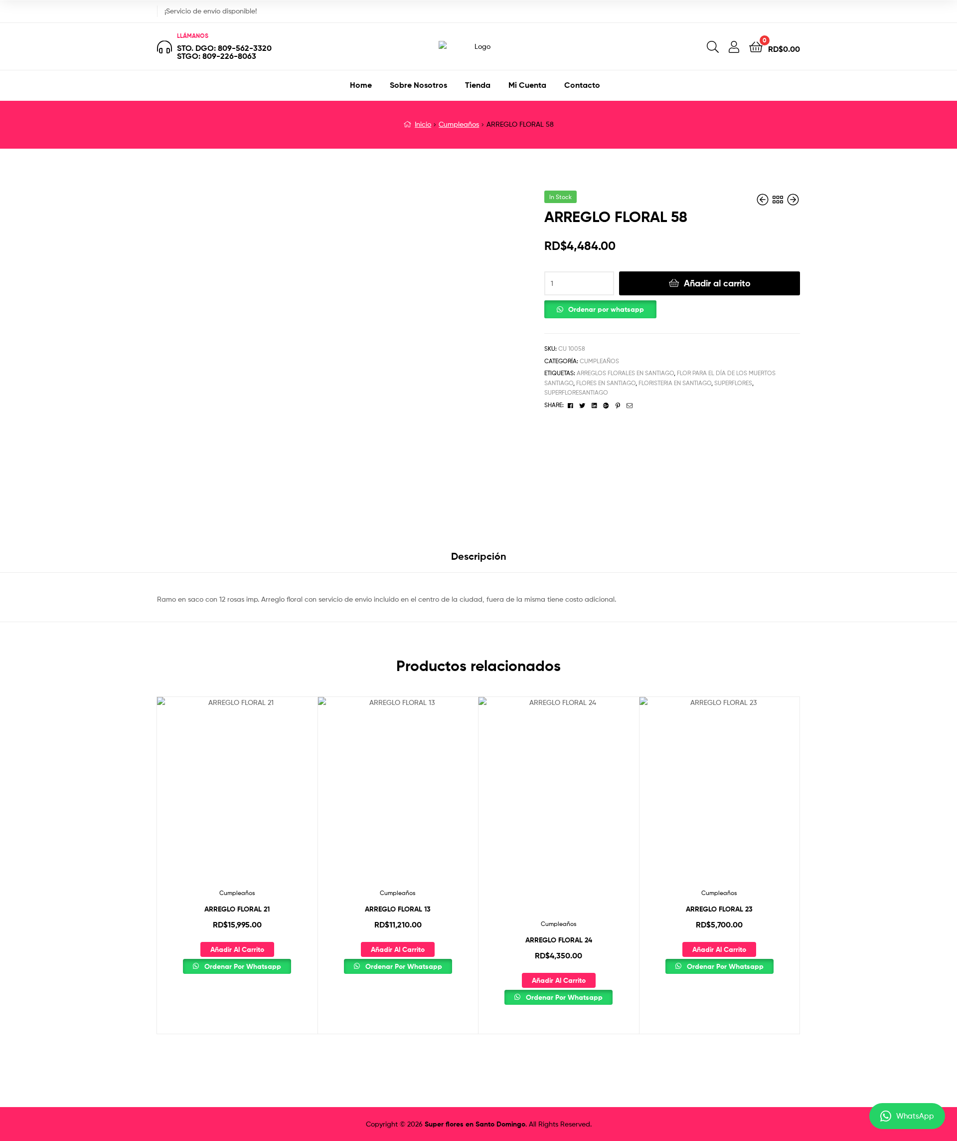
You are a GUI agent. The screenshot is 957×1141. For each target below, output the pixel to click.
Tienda (477, 85)
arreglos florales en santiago (625, 373)
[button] (600, 307)
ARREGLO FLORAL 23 (719, 909)
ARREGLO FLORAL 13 (398, 909)
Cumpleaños (459, 124)
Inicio (423, 124)
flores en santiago (606, 383)
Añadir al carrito (717, 283)
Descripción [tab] (478, 556)
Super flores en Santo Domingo (475, 1124)
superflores (733, 383)
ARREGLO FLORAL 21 (237, 909)
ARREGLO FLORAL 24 (558, 939)
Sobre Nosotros (418, 85)
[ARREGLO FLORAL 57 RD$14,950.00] (764, 200)
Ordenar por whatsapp (606, 309)
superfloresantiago (576, 392)
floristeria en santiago (674, 383)
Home (361, 85)
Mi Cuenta (527, 85)
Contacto (582, 85)
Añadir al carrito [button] (237, 949)
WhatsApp (915, 1116)
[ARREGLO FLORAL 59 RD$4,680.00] (793, 200)
